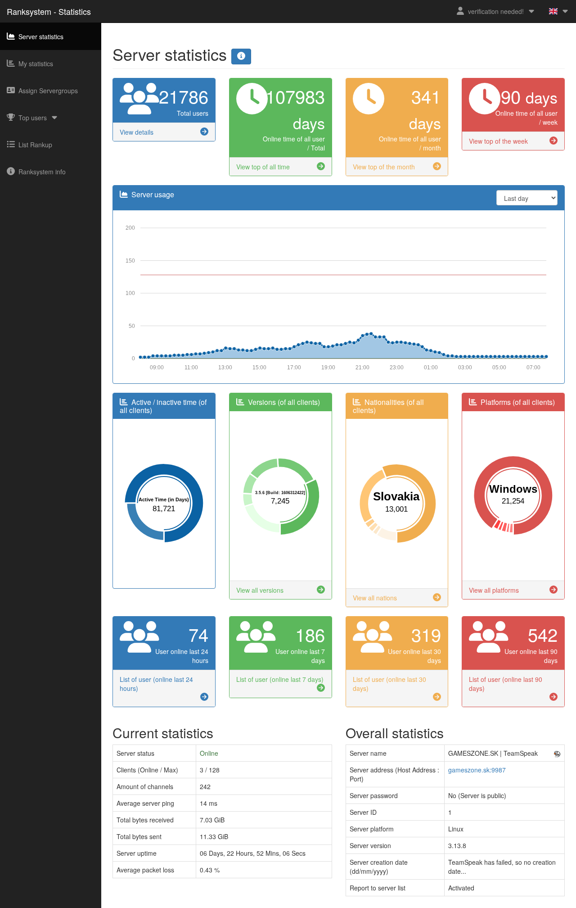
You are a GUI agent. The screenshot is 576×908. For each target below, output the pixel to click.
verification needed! (496, 11)
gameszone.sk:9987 (477, 769)
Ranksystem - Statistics (49, 11)
